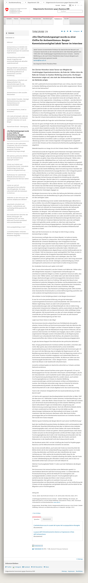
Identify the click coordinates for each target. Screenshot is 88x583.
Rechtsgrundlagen (25, 18)
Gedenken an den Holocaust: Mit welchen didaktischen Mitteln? (17, 198)
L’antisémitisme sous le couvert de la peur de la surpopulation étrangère (57, 525)
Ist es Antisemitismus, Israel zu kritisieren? (16, 110)
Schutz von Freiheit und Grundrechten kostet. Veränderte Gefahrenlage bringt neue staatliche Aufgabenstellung (17, 167)
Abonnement (47, 519)
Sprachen (36, 519)
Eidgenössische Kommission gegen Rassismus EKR (62, 2)
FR (73, 5)
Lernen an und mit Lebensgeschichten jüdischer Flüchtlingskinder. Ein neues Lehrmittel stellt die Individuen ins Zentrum (17, 189)
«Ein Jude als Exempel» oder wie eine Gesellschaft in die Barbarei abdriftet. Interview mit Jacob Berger (17, 119)
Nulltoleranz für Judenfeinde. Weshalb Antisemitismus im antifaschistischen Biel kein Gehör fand (18, 177)
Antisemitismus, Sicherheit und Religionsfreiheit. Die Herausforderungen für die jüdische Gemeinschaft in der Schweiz (17, 84)
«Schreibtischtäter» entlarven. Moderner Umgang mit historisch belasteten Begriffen (17, 233)
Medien (63, 5)
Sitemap (80, 559)
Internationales (37, 18)
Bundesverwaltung (14, 2)
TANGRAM (11, 33)
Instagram (76, 31)
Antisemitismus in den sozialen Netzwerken (17, 93)
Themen (16, 18)
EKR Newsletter (37, 567)
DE (70, 5)
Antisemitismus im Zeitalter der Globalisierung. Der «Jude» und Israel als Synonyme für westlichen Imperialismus (18, 50)
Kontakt (58, 5)
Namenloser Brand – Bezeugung (17, 126)
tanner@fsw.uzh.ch (39, 60)
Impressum (71, 571)
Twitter (9, 567)
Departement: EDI (33, 2)
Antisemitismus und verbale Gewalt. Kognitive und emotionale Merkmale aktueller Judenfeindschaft (17, 60)
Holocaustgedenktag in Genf (16, 227)
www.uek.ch (56, 502)
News (47, 567)
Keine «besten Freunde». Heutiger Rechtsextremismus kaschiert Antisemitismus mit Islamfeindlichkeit (18, 102)
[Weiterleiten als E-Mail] (68, 31)
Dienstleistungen (47, 18)
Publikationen (58, 19)
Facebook (27, 567)
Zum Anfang (36, 513)
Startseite (9, 18)
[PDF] (65, 31)
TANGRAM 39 (51, 549)
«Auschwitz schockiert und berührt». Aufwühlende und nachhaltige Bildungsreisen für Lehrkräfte (17, 207)
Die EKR (66, 18)
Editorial (10, 42)
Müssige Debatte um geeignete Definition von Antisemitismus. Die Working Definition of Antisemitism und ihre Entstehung (17, 71)
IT (75, 5)
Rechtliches (79, 571)
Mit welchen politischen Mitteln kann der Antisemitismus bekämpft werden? (17, 158)
